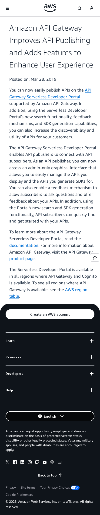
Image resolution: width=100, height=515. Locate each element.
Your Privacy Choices (55, 487)
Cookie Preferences (19, 494)
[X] (7, 462)
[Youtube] (45, 462)
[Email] (59, 462)
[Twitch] (37, 462)
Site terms (27, 487)
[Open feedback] (95, 257)
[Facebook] (15, 462)
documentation (23, 245)
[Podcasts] (52, 462)
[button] (50, 314)
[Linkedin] (22, 462)
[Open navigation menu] (7, 8)
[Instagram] (30, 462)
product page (22, 258)
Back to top (47, 475)
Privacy (11, 487)
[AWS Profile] (91, 8)
